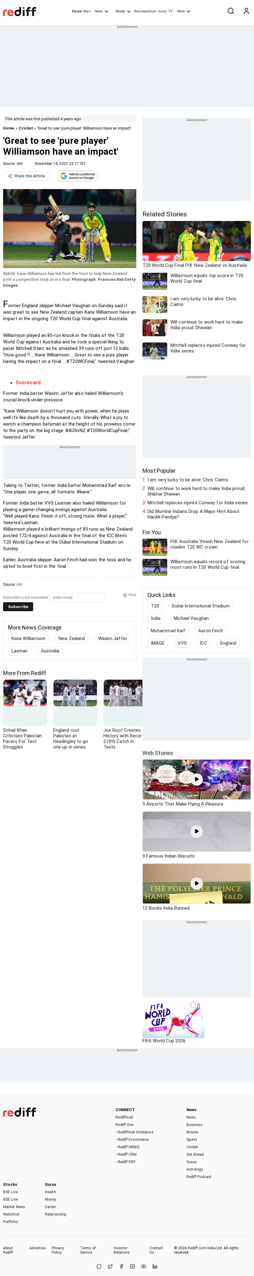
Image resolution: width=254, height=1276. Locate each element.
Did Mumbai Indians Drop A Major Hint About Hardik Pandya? (193, 514)
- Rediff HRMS (127, 1147)
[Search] (230, 11)
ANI (20, 163)
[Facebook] (121, 1267)
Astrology (194, 1169)
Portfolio (10, 1222)
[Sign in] (246, 11)
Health (50, 1192)
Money (120, 11)
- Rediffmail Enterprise (134, 1132)
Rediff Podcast (199, 1177)
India (156, 618)
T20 (155, 606)
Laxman (19, 651)
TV (170, 11)
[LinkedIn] (154, 1267)
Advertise (37, 1248)
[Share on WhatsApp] (99, 1267)
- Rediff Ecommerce (132, 1139)
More (181, 11)
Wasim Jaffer (112, 638)
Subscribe (18, 606)
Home (77, 11)
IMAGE (158, 643)
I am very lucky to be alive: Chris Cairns (187, 480)
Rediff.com (197, 1248)
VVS (182, 643)
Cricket (26, 128)
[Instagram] (132, 1267)
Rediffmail (124, 1117)
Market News (14, 1207)
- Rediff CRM (126, 1154)
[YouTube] (143, 1267)
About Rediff (8, 1250)
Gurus (162, 11)
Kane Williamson (28, 638)
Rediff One (125, 1125)
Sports (192, 1139)
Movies (192, 1132)
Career (50, 1207)
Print (132, 595)
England (228, 643)
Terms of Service (88, 1250)
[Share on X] (110, 1267)
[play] (196, 779)
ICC (203, 643)
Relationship (55, 1214)
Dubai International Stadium (201, 606)
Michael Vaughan (191, 618)
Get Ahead (195, 1154)
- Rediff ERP (125, 1162)
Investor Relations (122, 1250)
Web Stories (157, 753)
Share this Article (29, 176)
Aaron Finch (210, 631)
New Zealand (72, 638)
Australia (50, 651)
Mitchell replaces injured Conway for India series (197, 503)
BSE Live (10, 1192)
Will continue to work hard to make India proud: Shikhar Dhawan (196, 491)
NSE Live (10, 1199)
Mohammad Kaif (168, 631)
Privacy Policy (58, 1250)
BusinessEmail (145, 11)
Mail (86, 11)
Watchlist (11, 1214)
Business (194, 1125)
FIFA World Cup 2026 (164, 1041)
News (99, 11)
